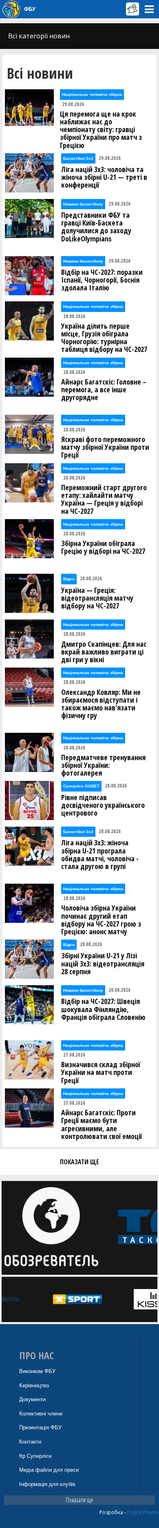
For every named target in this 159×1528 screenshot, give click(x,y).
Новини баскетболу (83, 204)
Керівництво (34, 1385)
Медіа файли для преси (49, 1470)
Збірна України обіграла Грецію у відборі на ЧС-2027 (103, 547)
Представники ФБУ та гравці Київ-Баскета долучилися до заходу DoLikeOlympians (96, 227)
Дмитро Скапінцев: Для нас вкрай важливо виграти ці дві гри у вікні (103, 652)
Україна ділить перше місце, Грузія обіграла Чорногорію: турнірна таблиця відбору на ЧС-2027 (104, 338)
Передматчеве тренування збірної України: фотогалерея (103, 765)
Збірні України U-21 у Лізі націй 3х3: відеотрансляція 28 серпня (102, 963)
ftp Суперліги (35, 1456)
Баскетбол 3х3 (78, 158)
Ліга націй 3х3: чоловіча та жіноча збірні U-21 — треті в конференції (104, 177)
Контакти (30, 1442)
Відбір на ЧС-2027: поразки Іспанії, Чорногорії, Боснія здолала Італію (102, 280)
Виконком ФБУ (37, 1371)
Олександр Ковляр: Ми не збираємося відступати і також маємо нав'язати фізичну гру (101, 704)
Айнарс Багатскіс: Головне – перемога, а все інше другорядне (103, 390)
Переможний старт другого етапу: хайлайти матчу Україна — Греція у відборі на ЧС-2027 (104, 499)
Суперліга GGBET (81, 786)
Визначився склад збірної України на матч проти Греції (100, 1072)
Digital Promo (143, 1512)
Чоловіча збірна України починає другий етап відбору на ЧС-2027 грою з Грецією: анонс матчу (101, 919)
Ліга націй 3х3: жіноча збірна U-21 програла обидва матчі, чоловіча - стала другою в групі (100, 854)
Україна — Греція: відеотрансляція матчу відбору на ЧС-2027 (97, 598)
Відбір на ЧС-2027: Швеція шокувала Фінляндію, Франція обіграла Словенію (103, 1009)
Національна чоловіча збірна (92, 94)
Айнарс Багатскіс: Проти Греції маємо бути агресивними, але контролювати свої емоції (101, 1124)
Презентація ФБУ (40, 1427)
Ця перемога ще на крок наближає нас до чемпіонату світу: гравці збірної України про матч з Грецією (101, 129)
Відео (69, 579)
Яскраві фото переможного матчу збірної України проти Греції (105, 447)
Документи (32, 1399)
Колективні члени (40, 1414)
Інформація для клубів (47, 1484)
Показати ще (79, 1499)
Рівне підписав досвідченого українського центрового (103, 805)
